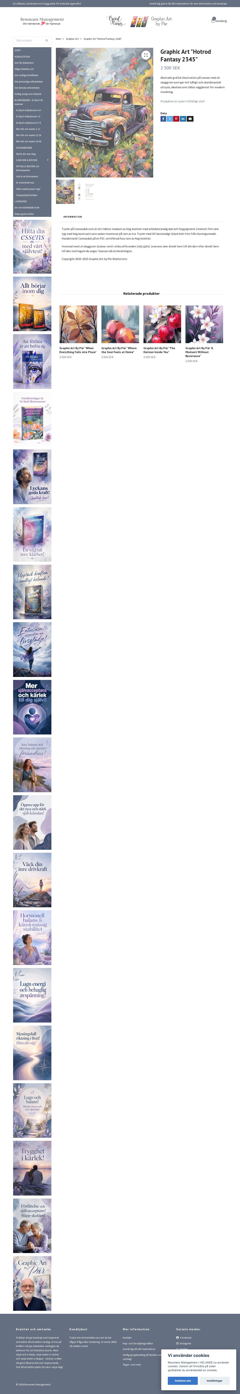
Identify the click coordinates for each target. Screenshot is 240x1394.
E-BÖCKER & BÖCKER (26, 197)
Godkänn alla (183, 1380)
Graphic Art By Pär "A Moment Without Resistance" (199, 389)
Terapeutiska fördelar (26, 232)
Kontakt (127, 1375)
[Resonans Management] (78, 30)
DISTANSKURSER (24, 185)
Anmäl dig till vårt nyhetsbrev (139, 1386)
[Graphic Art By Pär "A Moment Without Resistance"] (204, 362)
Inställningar (215, 1380)
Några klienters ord (24, 106)
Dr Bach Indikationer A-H (28, 147)
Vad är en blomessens (27, 213)
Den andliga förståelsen (26, 112)
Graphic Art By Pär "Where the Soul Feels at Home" (119, 387)
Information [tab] (72, 254)
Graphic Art (72, 76)
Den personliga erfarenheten (29, 119)
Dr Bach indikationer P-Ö (28, 160)
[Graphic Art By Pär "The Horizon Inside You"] (162, 362)
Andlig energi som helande (28, 131)
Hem (58, 76)
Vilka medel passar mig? (28, 226)
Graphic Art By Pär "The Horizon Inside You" (159, 387)
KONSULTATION (22, 94)
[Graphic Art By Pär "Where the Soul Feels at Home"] (120, 362)
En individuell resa (25, 220)
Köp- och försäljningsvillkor (138, 1381)
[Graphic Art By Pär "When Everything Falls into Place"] (78, 362)
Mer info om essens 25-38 (28, 178)
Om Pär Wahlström (24, 100)
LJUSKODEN (21, 238)
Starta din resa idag (26, 191)
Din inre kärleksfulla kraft (27, 244)
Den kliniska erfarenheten (27, 125)
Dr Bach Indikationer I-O (28, 153)
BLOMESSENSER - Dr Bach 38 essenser (29, 139)
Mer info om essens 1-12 (28, 166)
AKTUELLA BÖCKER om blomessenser (27, 205)
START (18, 87)
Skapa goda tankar (24, 251)
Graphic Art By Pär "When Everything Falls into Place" (78, 387)
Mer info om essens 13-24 (28, 172)
